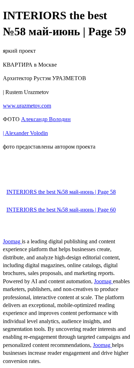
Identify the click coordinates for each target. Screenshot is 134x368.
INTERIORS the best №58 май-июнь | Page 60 (61, 210)
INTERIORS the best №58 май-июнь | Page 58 (61, 192)
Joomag (12, 241)
